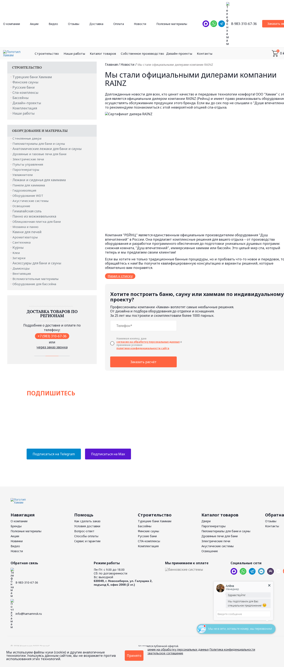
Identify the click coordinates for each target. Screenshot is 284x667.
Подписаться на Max (108, 454)
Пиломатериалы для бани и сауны (39, 143)
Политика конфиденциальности (232, 649)
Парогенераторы (26, 169)
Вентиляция (22, 273)
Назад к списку (120, 276)
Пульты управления (28, 164)
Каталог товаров (103, 53)
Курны (18, 247)
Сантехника (21, 242)
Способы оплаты (86, 536)
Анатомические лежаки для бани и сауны (47, 148)
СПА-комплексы (149, 541)
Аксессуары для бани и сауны (36, 263)
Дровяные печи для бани (219, 536)
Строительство (47, 53)
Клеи (16, 253)
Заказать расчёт (143, 362)
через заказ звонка (52, 347)
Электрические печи (28, 159)
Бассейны (20, 97)
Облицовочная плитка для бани (37, 221)
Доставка (96, 24)
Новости (140, 24)
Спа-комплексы (25, 92)
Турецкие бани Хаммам (32, 77)
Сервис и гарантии (87, 541)
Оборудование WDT (28, 195)
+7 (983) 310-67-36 (52, 336)
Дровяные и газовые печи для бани (39, 154)
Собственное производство (142, 53)
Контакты (204, 53)
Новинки (17, 541)
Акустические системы (30, 201)
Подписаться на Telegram (54, 454)
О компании (11, 24)
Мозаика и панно (25, 227)
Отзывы (73, 24)
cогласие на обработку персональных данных (148, 342)
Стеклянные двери (27, 138)
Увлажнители (22, 175)
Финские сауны (25, 82)
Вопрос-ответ (84, 531)
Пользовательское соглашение (160, 653)
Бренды (16, 526)
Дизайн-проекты (179, 53)
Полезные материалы (171, 24)
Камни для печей (27, 232)
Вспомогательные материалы (35, 279)
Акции (34, 24)
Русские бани (23, 87)
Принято (134, 655)
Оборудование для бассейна (34, 284)
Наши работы (74, 53)
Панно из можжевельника (34, 216)
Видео (53, 24)
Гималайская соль (27, 211)
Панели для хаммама (29, 185)
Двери (206, 521)
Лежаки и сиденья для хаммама (39, 180)
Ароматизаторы (25, 237)
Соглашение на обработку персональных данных (173, 649)
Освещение (21, 206)
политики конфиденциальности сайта (142, 348)
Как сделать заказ (87, 521)
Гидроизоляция (24, 190)
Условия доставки (87, 526)
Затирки (19, 258)
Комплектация (24, 108)
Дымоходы (21, 268)
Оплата (118, 24)
